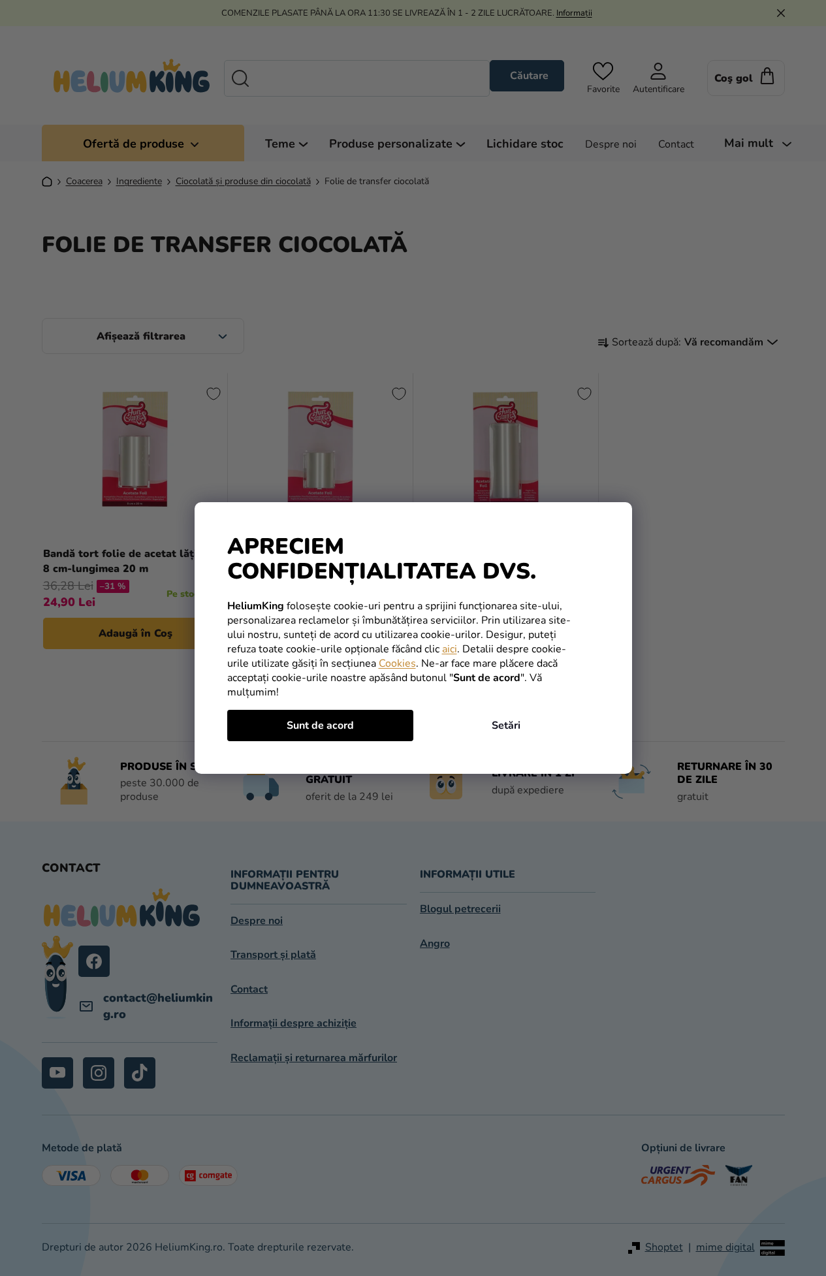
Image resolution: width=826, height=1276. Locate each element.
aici (449, 649)
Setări (506, 725)
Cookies (397, 663)
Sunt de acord (320, 725)
